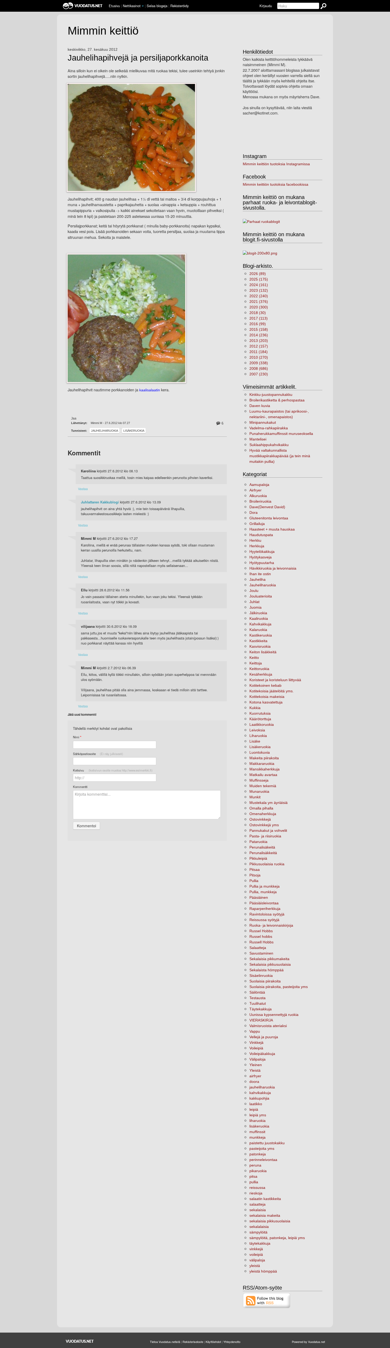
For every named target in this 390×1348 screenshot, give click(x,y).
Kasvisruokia (260, 646)
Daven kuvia (259, 406)
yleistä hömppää (263, 1271)
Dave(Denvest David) (267, 507)
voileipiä (256, 1254)
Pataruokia (258, 842)
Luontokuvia (259, 752)
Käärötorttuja (260, 719)
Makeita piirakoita (264, 758)
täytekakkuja (259, 1243)
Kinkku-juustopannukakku (270, 394)
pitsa (253, 1176)
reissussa (257, 1187)
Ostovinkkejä (260, 819)
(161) (258, 285)
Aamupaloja (259, 484)
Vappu (254, 1031)
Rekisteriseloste (193, 1341)
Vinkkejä (256, 1042)
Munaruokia (259, 791)
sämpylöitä (258, 1232)
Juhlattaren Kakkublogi (100, 502)
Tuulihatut (257, 1003)
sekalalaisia (259, 1226)
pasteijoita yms (261, 1148)
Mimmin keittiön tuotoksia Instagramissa (276, 164)
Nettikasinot (132, 5)
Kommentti (80, 787)
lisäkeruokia (259, 1126)
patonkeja (257, 1154)
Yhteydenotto (231, 1341)
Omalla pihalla (261, 808)
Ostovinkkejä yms (264, 825)
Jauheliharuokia (104, 430)
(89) (257, 274)
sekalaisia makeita (264, 1215)
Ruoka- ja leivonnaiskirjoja (271, 925)
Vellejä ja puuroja (263, 1037)
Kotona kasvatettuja (266, 702)
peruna (255, 1165)
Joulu (253, 590)
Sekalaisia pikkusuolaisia (270, 964)
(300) (258, 307)
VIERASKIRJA (261, 1020)
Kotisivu (113, 770)
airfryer (255, 1076)
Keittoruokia (259, 669)
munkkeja (257, 1137)
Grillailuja (257, 524)
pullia (253, 1182)
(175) (258, 279)
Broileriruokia (260, 501)
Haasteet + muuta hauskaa (272, 529)
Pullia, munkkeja (263, 892)
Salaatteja (257, 948)
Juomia (255, 607)
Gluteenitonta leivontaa (268, 518)
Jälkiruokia (258, 613)
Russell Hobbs (261, 942)
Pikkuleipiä (258, 858)
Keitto (254, 657)
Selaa (157, 5)
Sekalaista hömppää (266, 970)
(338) (258, 363)
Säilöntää (257, 992)
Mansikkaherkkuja (264, 769)
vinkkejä (256, 1249)
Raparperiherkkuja (264, 908)
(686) (258, 368)
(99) (257, 324)
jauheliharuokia (262, 1087)
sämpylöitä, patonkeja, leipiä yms (277, 1238)
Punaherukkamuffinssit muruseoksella (281, 433)
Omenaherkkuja (262, 814)
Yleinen (255, 1065)
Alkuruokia (258, 496)
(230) (258, 374)
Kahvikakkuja (260, 624)
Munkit (255, 797)
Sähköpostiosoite (98, 754)
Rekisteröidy (179, 5)
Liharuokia (258, 736)
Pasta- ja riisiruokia (265, 836)
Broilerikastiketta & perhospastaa (277, 400)
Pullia (253, 881)
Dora (253, 512)
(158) (258, 329)
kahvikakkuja (260, 1093)
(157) (258, 346)
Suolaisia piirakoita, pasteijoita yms (278, 987)
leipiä (253, 1109)
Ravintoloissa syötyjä (266, 914)
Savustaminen (261, 953)
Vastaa (83, 488)
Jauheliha (257, 579)
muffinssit (257, 1132)
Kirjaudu (265, 5)
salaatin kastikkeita (265, 1199)
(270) (258, 357)
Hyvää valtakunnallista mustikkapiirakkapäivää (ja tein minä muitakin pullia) (279, 456)
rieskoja (255, 1193)
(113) (258, 318)
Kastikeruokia (260, 635)
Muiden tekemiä (262, 786)
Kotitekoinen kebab (265, 685)
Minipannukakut (262, 422)
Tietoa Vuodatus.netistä (165, 1341)
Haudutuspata (261, 535)
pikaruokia (258, 1171)
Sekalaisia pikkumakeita (269, 959)
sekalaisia (257, 1210)
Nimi (77, 737)
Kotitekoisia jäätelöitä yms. (271, 691)
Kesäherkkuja (260, 674)
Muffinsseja (258, 780)
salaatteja (257, 1204)
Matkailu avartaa (263, 775)
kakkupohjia (259, 1098)
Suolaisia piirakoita (265, 981)
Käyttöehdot (213, 1341)
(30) (257, 313)
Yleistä (255, 1070)
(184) (258, 352)
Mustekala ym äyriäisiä (268, 802)
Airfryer (255, 490)
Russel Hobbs (261, 931)
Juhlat (254, 602)
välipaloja (257, 1260)
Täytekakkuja (260, 1009)
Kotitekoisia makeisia (266, 696)
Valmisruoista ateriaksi (268, 1026)
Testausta (257, 998)
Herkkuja (256, 546)
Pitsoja (255, 875)
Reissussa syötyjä (264, 920)
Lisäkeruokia (133, 430)
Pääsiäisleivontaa (264, 903)
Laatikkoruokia (261, 724)
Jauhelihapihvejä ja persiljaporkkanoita (138, 58)
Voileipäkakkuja (262, 1054)
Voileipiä (256, 1048)
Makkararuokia (261, 763)
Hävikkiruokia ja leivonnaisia (272, 568)
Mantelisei (257, 439)
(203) (258, 340)
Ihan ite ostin (260, 574)
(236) (258, 335)
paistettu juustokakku (267, 1143)
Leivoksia (257, 730)
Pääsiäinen (258, 897)
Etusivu (114, 5)
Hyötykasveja (260, 557)
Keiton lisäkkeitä (262, 652)
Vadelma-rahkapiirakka (268, 428)
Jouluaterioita (260, 596)
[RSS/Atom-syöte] (267, 1300)
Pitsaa (254, 869)
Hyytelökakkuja (262, 551)
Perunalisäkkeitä (263, 853)
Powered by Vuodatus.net (308, 1341)
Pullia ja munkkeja (264, 886)
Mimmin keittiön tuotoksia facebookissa (275, 184)
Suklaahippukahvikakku (269, 445)
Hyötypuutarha (261, 563)
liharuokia (257, 1120)
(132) (258, 290)
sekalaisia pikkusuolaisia (269, 1221)
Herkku (255, 540)
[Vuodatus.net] (80, 1341)
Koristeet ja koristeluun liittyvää (275, 680)
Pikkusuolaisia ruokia (266, 864)
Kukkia (255, 708)
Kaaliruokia (258, 618)
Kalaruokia (258, 630)
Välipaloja (257, 1059)
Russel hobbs (260, 936)
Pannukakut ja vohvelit (268, 830)
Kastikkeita (258, 641)
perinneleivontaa (263, 1160)
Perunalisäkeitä (262, 847)
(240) (258, 296)
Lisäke (254, 741)
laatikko (255, 1104)
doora (254, 1081)
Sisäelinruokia (261, 975)
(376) (258, 301)
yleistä (254, 1266)
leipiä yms (257, 1115)
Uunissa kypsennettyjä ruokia (273, 1014)
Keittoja (255, 663)
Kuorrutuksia (260, 713)
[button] (143, 6)
